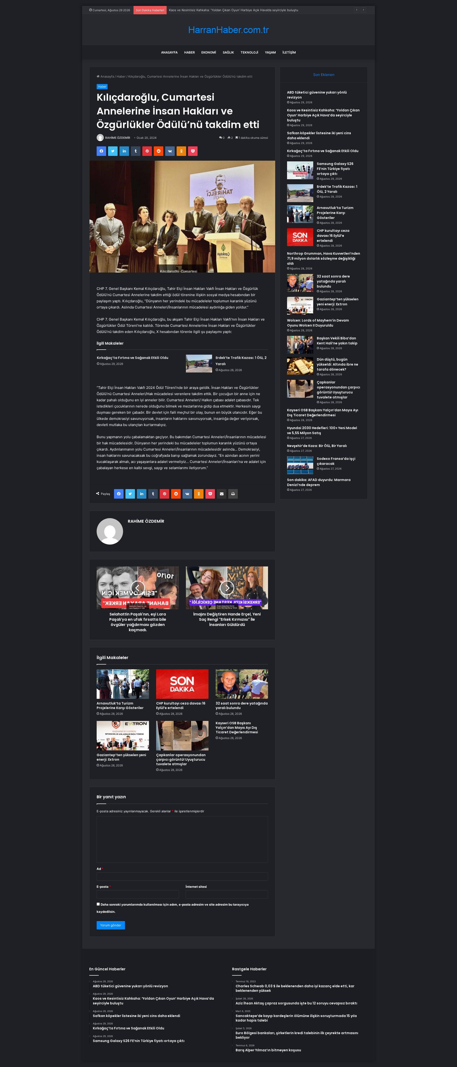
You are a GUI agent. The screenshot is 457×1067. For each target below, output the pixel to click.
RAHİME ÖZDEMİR (117, 137)
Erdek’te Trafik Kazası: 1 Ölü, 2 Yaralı (337, 189)
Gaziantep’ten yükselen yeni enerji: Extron (121, 757)
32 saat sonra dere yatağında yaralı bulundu (242, 705)
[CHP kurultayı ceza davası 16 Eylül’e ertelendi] (182, 684)
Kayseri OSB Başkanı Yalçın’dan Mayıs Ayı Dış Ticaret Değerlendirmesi (237, 727)
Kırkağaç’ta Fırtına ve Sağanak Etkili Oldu (132, 357)
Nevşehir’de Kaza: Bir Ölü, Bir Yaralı (317, 445)
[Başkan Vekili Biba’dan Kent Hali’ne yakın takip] (300, 345)
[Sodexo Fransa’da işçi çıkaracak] (300, 465)
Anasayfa (169, 52)
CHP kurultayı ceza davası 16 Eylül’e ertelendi (180, 705)
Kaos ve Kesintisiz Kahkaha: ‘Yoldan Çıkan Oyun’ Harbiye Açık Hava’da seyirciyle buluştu (323, 115)
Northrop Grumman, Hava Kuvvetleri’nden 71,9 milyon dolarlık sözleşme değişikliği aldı (323, 258)
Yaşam (270, 52)
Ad (100, 869)
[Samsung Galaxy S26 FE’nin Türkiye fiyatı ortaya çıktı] (300, 170)
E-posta (104, 886)
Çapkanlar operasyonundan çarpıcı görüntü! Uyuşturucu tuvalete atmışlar (181, 759)
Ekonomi (208, 52)
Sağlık (228, 52)
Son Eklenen (323, 74)
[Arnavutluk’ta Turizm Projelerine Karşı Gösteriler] (123, 684)
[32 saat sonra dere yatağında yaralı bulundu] (242, 684)
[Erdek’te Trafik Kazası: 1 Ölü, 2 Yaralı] (199, 363)
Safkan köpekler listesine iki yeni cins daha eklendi (206, 10)
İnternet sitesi (196, 886)
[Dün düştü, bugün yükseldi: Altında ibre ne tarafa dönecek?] (300, 366)
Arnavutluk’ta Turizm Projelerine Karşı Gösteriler (120, 705)
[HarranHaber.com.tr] (228, 30)
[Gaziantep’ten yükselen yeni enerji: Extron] (123, 735)
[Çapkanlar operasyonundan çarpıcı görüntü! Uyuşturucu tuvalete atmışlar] (182, 735)
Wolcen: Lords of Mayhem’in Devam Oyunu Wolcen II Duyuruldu (318, 323)
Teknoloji (249, 52)
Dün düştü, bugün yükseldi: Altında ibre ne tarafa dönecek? (337, 364)
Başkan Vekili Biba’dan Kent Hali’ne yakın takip (337, 341)
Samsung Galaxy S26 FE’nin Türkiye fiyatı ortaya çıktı (335, 168)
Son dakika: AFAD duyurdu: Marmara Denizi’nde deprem (319, 482)
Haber (189, 52)
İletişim (289, 52)
